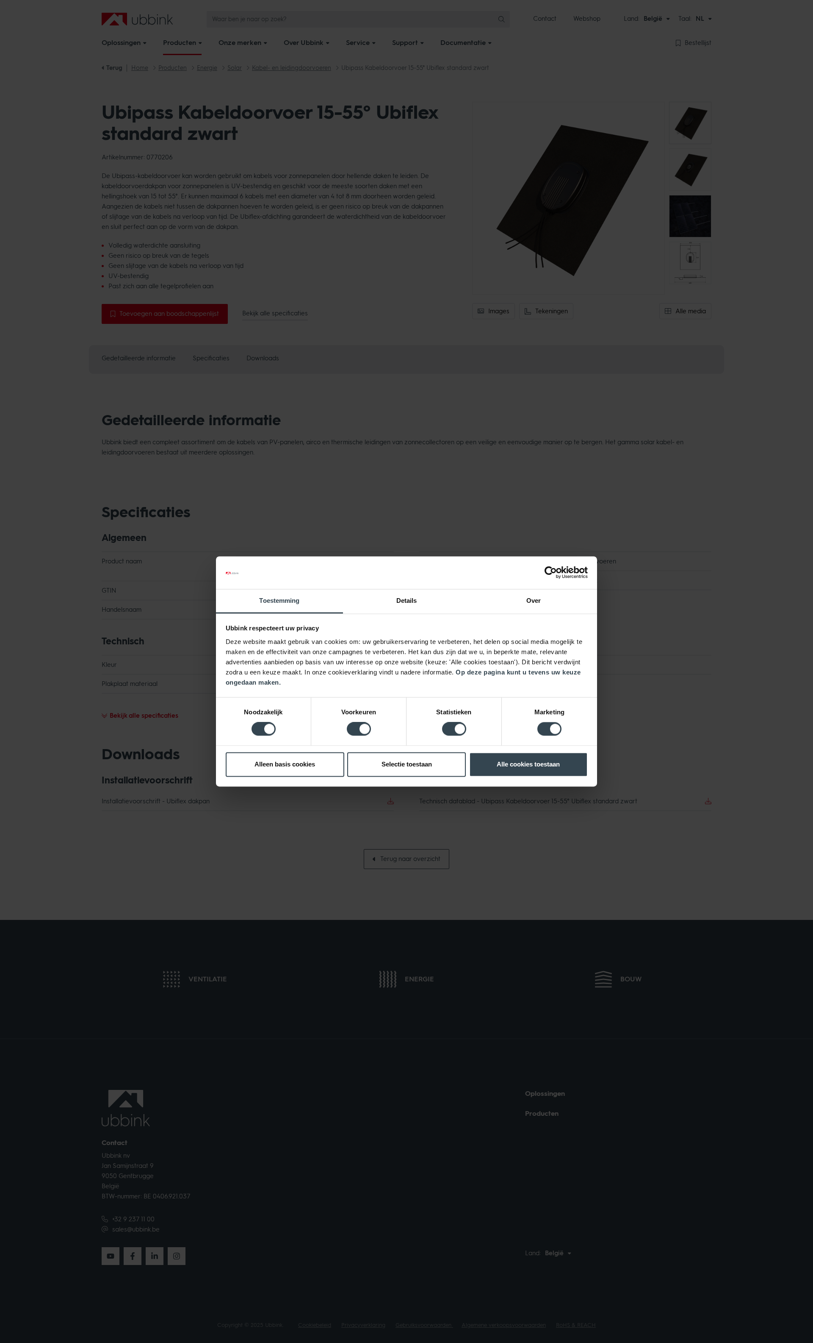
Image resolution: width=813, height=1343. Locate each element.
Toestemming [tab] (279, 600)
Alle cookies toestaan (528, 764)
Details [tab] (406, 600)
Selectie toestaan (407, 764)
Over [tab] (533, 600)
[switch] (359, 729)
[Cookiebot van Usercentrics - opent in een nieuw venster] (551, 572)
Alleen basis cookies (284, 764)
